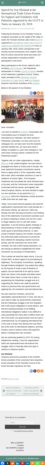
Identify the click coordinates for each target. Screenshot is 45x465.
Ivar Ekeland (29, 28)
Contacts (20, 445)
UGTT (38, 40)
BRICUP (4, 163)
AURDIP (36, 83)
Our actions (14, 379)
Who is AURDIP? (17, 443)
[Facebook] (31, 93)
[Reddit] (38, 93)
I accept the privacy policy (23, 431)
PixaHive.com (33, 458)
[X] (34, 93)
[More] (42, 93)
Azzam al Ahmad (28, 71)
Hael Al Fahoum (16, 68)
